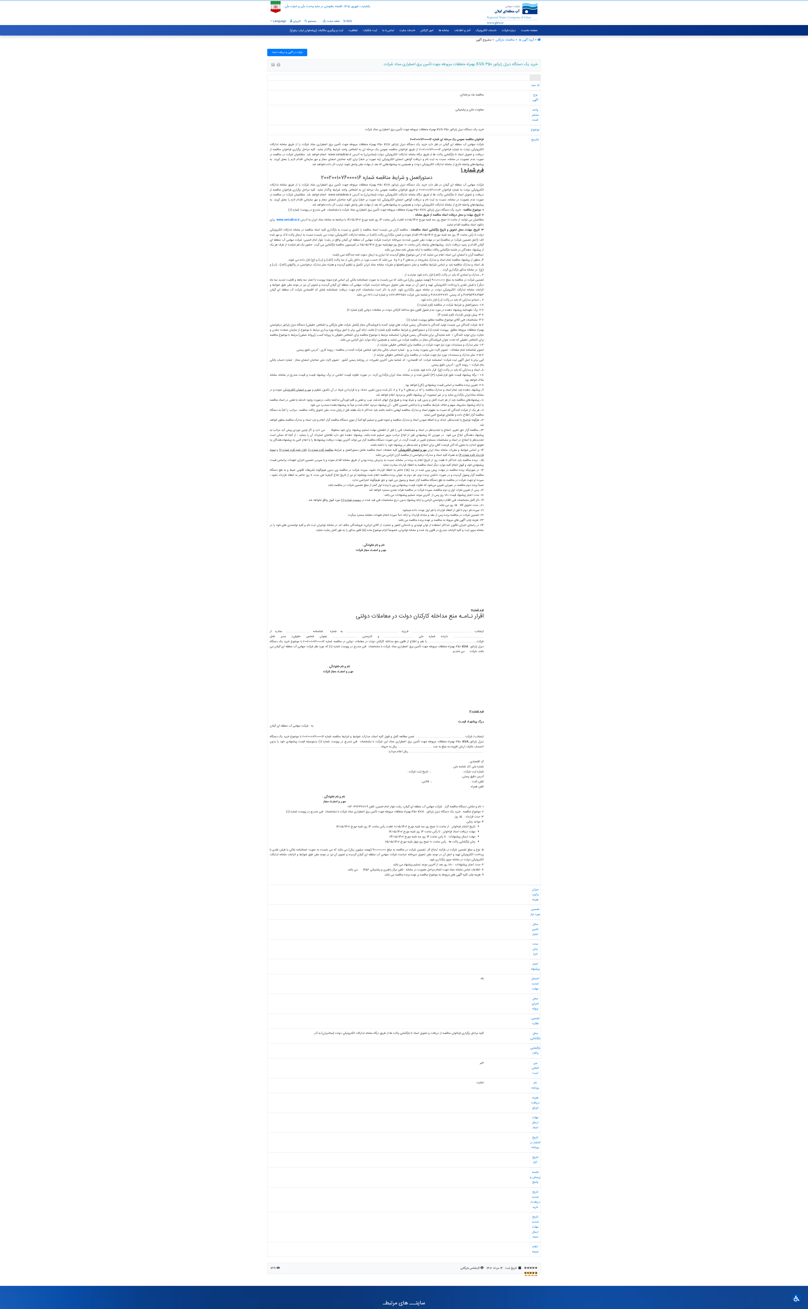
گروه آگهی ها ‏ (526, 39)
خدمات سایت (407, 30)
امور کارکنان (426, 30)
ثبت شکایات (370, 30)
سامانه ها (444, 30)
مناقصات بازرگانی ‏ (505, 39)
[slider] (531, 1267)
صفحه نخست (529, 30)
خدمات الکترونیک (486, 30)
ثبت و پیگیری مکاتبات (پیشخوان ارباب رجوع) (316, 30)
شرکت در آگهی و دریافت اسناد (287, 52)
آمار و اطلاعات (462, 30)
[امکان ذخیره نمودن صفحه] (273, 65)
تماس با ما (388, 30)
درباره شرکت (509, 30)
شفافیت (353, 30)
